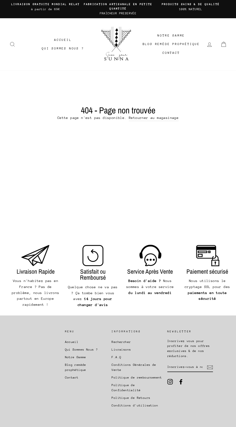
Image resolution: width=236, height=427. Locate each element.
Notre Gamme (171, 35)
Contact (171, 53)
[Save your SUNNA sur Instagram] (170, 382)
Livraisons (121, 349)
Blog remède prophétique (171, 44)
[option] (45, 7)
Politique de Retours (131, 398)
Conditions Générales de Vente (134, 367)
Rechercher (121, 342)
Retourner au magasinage (154, 118)
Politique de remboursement (137, 377)
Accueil (63, 40)
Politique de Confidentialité (126, 387)
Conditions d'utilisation (135, 405)
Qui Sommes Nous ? (63, 48)
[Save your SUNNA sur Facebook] (181, 382)
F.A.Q (116, 357)
